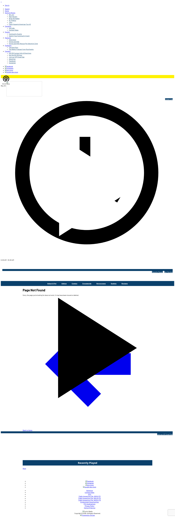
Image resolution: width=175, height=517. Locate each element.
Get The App (168, 272)
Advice (64, 283)
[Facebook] (9, 66)
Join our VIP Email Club (165, 434)
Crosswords (86, 283)
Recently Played (157, 272)
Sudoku (113, 283)
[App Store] (9, 70)
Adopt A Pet (51, 283)
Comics (74, 283)
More (24, 468)
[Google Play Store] (11, 72)
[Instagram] (9, 68)
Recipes (125, 283)
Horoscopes (101, 283)
